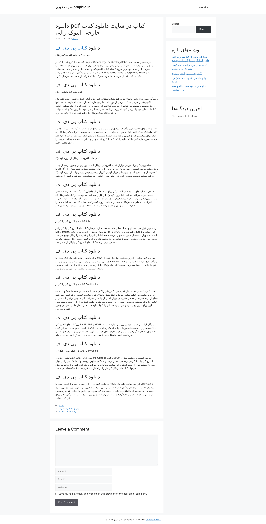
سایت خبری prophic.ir (72, 7)
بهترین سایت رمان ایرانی (69, 408)
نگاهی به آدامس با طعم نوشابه (187, 73)
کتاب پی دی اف (71, 48)
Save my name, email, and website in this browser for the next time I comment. (102, 493)
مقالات (61, 405)
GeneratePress (153, 519)
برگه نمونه (203, 7)
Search (176, 23)
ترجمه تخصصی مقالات (68, 411)
